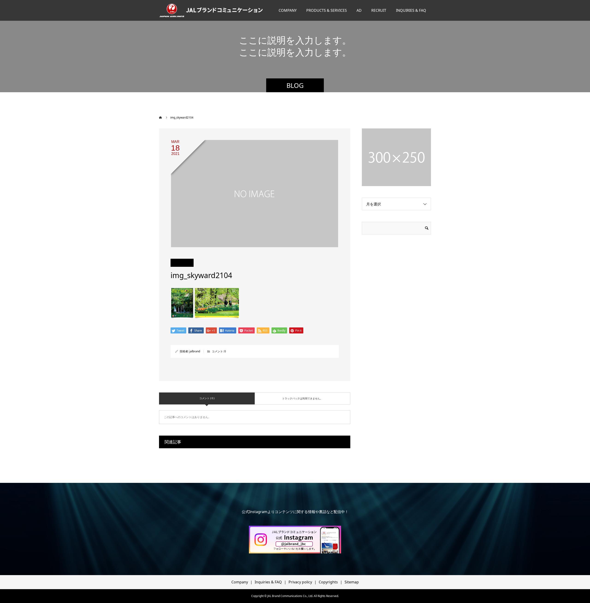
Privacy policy (300, 582)
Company (239, 582)
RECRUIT (378, 10)
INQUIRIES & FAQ (411, 10)
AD (359, 10)
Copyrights (328, 582)
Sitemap (352, 582)
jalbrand (194, 351)
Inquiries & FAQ (268, 582)
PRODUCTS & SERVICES (326, 10)
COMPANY (288, 10)
